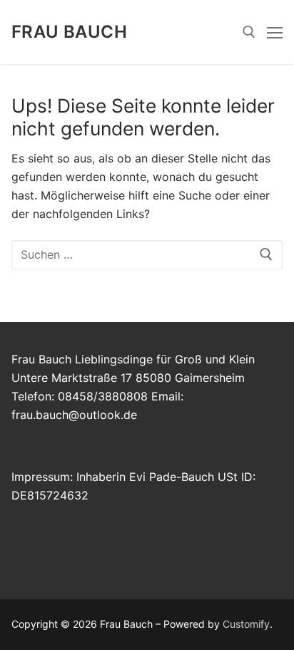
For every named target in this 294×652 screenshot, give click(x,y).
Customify (246, 624)
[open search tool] (249, 32)
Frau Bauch (69, 31)
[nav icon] (275, 32)
